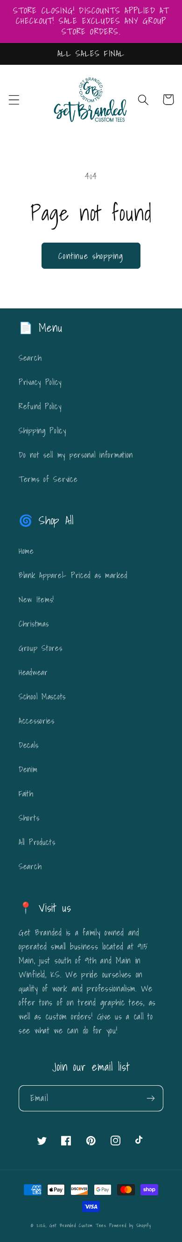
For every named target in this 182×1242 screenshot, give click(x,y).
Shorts (29, 817)
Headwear (33, 672)
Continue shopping (90, 256)
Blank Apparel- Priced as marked (73, 575)
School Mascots (42, 696)
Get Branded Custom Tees (77, 1225)
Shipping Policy (42, 430)
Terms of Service (48, 479)
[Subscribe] (150, 1098)
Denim (28, 769)
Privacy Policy (40, 382)
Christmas (34, 623)
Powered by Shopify (130, 1225)
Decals (28, 745)
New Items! (36, 599)
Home (26, 550)
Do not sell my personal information (76, 454)
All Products (37, 842)
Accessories (37, 720)
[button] (14, 99)
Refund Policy (40, 406)
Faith (26, 793)
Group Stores (41, 648)
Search (30, 357)
